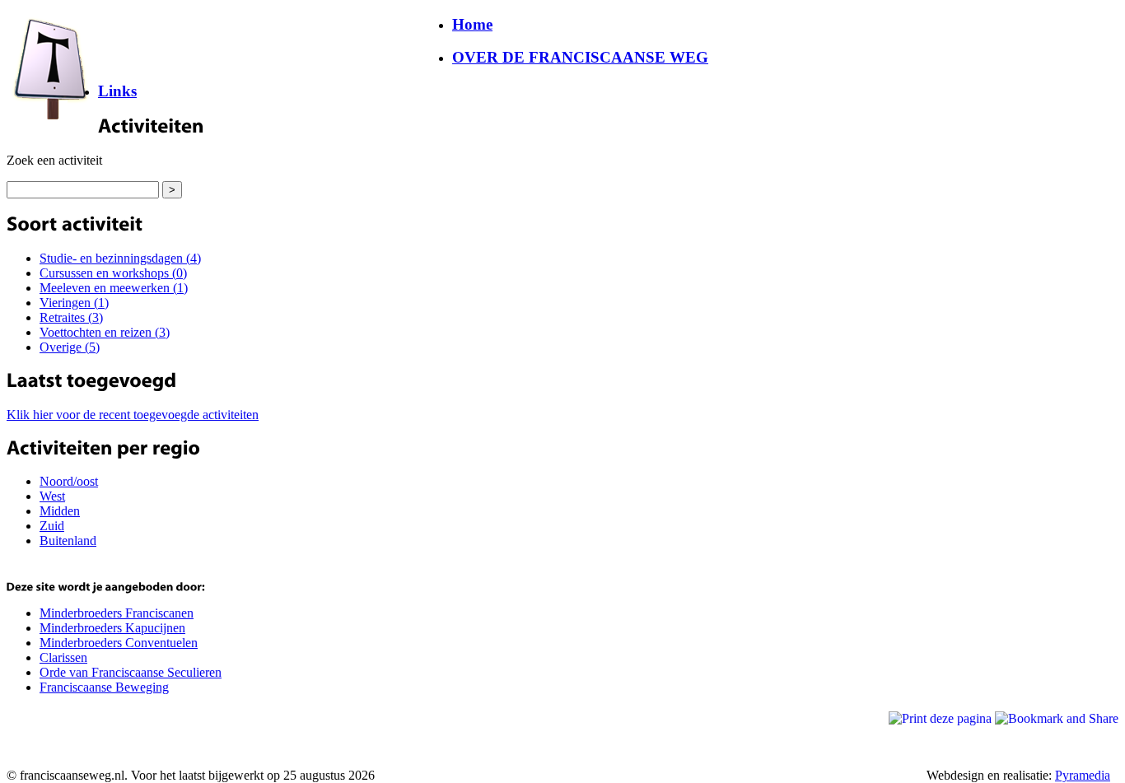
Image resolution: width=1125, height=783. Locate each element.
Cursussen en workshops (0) (113, 273)
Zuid (52, 526)
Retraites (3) (71, 317)
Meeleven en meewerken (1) (114, 288)
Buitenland (68, 541)
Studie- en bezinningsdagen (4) (120, 258)
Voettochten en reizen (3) (105, 332)
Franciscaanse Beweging (104, 687)
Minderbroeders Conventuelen (119, 643)
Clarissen (63, 657)
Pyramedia (1082, 775)
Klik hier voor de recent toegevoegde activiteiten (133, 415)
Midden (60, 511)
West (52, 496)
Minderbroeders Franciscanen (117, 613)
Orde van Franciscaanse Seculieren (131, 672)
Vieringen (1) (74, 303)
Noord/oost (69, 481)
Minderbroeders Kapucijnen (112, 628)
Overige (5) (70, 347)
